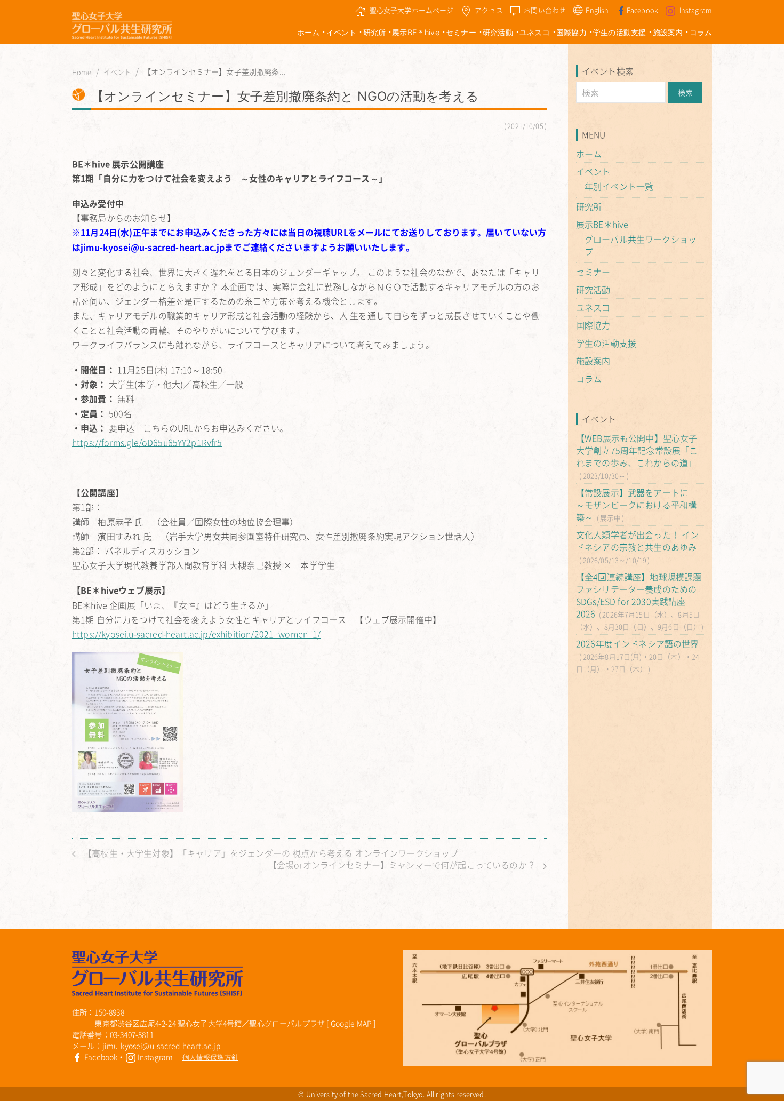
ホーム (308, 32)
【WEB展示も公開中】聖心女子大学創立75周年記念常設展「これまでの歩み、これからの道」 (637, 450)
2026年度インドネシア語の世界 (637, 643)
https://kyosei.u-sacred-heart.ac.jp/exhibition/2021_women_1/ (196, 633)
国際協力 (571, 32)
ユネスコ (534, 32)
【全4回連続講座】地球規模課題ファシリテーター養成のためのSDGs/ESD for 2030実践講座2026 (638, 595)
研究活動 (498, 32)
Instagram (695, 10)
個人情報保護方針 (210, 1057)
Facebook (642, 10)
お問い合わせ (545, 10)
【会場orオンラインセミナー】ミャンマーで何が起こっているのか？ (403, 865)
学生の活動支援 (619, 32)
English (597, 10)
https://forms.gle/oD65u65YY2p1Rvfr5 (147, 442)
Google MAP (351, 1023)
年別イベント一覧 (619, 186)
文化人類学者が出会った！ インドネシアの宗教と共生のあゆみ (637, 540)
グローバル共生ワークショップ (641, 245)
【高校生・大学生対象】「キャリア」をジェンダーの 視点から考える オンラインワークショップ (269, 853)
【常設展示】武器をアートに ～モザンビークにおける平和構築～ (636, 504)
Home (82, 72)
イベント (341, 32)
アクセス (489, 10)
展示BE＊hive (415, 32)
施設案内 (668, 32)
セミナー (461, 32)
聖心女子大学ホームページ (412, 10)
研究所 (374, 32)
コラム (701, 32)
